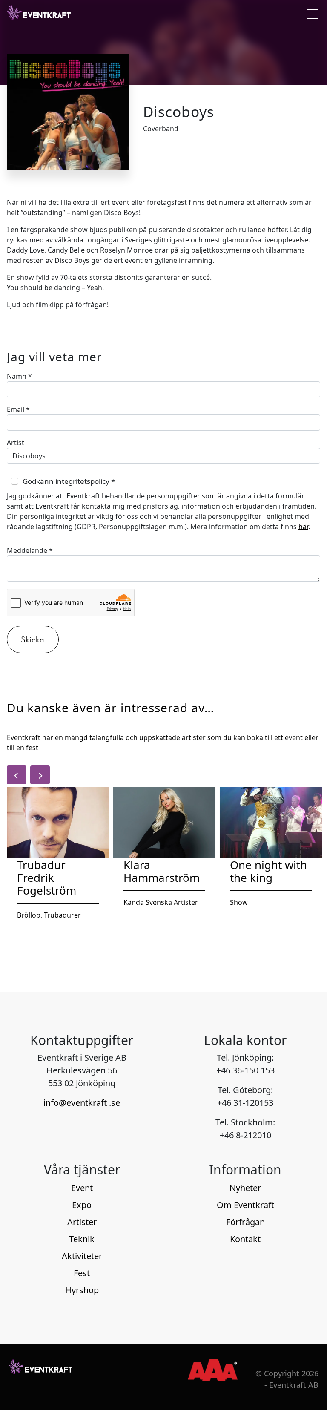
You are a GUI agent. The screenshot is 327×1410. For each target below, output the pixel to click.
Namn (19, 376)
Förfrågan (245, 1222)
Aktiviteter (82, 1256)
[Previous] (16, 774)
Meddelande (30, 550)
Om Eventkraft (245, 1205)
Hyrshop (82, 1290)
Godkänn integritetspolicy (69, 481)
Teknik (82, 1239)
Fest (82, 1273)
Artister (82, 1222)
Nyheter (245, 1188)
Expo (82, 1205)
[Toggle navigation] (310, 13)
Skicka (33, 639)
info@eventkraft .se (81, 1102)
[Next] (40, 774)
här (303, 526)
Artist (15, 442)
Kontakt (245, 1239)
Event (82, 1188)
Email (18, 409)
